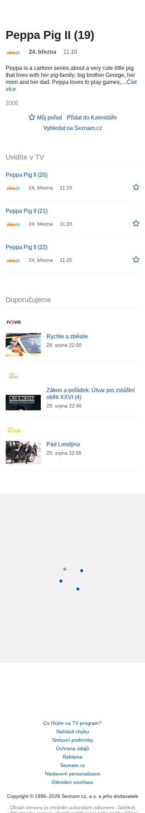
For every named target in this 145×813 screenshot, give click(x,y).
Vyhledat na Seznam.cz (72, 128)
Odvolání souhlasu (72, 782)
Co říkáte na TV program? (72, 723)
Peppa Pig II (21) (27, 211)
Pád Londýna (63, 444)
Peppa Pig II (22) (27, 247)
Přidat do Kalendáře (92, 118)
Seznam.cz (72, 765)
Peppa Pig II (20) (27, 175)
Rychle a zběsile (67, 336)
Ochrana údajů (72, 748)
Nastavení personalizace (72, 773)
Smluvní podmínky (72, 740)
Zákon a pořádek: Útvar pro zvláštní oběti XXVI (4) (90, 393)
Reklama (72, 757)
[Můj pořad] (136, 187)
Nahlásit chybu (72, 731)
